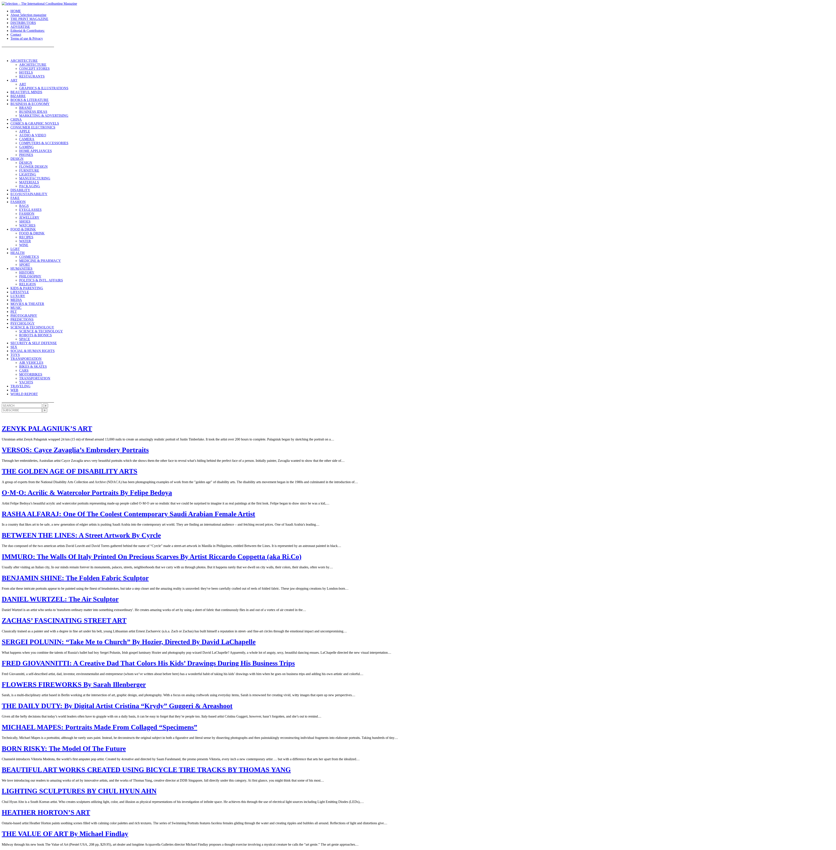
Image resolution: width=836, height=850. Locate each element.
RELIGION (27, 284)
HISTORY (26, 272)
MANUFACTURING (34, 178)
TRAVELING (20, 386)
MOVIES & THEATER (27, 304)
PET (13, 311)
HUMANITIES (21, 268)
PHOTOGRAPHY (23, 315)
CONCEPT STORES (34, 68)
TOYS (15, 355)
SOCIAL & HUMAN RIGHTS (32, 351)
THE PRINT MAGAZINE (29, 19)
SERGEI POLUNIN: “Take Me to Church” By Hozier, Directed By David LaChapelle (129, 642)
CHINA (16, 119)
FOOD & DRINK (23, 229)
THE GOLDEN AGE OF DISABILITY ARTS (69, 471)
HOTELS (26, 72)
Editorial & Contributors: (27, 30)
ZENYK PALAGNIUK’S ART (47, 428)
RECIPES (26, 237)
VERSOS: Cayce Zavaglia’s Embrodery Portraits (75, 450)
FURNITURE (29, 170)
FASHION (18, 202)
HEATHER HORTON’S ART (46, 812)
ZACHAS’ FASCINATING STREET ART (64, 620)
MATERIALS (29, 182)
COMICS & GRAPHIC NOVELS (34, 123)
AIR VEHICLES (31, 362)
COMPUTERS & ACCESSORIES (43, 143)
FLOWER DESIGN (33, 166)
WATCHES (27, 225)
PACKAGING (29, 186)
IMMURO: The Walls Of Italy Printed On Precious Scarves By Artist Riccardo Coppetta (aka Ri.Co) (152, 556)
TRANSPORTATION (26, 359)
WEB (14, 390)
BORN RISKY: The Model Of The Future (64, 748)
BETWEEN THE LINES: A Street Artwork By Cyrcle (81, 535)
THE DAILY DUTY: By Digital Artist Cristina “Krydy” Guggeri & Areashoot (117, 706)
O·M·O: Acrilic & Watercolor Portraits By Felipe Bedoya (87, 492)
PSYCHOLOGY (22, 323)
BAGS (24, 206)
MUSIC (16, 308)
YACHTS (26, 382)
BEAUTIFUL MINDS (26, 92)
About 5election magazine (28, 15)
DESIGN (17, 159)
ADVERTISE (20, 27)
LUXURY (17, 296)
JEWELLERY (29, 217)
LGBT (15, 249)
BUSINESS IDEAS (33, 111)
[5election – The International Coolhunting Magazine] (39, 3)
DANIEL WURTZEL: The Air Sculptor (60, 599)
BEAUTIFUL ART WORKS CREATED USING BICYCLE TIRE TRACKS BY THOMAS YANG (146, 770)
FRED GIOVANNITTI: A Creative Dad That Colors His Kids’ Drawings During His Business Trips (148, 663)
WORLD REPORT (24, 394)
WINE (23, 245)
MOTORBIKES (30, 374)
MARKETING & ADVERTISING (43, 115)
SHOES (24, 221)
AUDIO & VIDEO (32, 135)
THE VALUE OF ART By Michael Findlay (65, 834)
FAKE (15, 198)
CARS (24, 370)
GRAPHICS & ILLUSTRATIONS (43, 88)
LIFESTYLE (19, 292)
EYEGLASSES (30, 210)
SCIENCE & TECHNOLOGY (32, 327)
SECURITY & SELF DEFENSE (33, 343)
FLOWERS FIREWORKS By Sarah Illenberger (74, 684)
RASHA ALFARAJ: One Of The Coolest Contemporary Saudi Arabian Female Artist (128, 514)
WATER (25, 241)
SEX (13, 347)
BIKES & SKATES (33, 366)
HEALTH (17, 253)
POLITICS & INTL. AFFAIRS (41, 280)
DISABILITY (20, 190)
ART (13, 80)
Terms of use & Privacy (26, 38)
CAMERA (26, 139)
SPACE (24, 339)
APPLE (24, 131)
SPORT (24, 264)
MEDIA (16, 300)
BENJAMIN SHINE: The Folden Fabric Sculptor (75, 578)
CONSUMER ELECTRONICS (32, 127)
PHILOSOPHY (30, 276)
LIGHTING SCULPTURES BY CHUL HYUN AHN (79, 791)
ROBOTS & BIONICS (35, 335)
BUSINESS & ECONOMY (30, 104)
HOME (15, 11)
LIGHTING (27, 174)
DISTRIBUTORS (23, 23)
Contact (15, 34)
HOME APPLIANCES (35, 151)
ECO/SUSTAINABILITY (28, 194)
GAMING (26, 147)
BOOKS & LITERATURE (29, 100)
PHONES (26, 155)
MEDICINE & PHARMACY (40, 260)
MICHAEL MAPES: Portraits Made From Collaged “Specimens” (99, 727)
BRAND (25, 108)
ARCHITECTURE (24, 61)
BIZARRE (18, 96)
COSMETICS (29, 257)
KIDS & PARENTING (26, 288)
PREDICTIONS (22, 319)
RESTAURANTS (32, 76)
